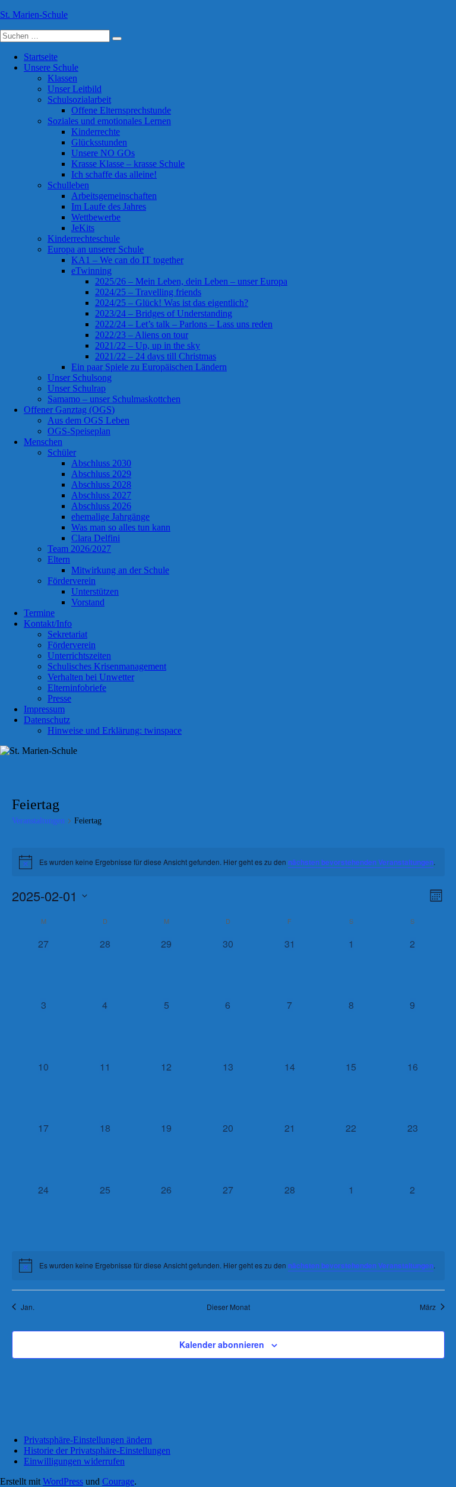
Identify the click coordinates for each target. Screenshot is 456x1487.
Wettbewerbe (96, 217)
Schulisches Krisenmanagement (107, 666)
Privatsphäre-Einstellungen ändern (88, 1440)
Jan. (27, 1307)
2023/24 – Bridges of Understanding (163, 313)
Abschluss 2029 (101, 474)
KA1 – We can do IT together (127, 260)
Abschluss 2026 (101, 506)
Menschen (43, 442)
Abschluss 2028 (101, 484)
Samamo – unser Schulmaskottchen (114, 399)
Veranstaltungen (38, 820)
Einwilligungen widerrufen (74, 1461)
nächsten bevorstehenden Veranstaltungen (360, 862)
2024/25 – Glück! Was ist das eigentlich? (171, 303)
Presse (59, 698)
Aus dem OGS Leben (88, 420)
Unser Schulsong (80, 377)
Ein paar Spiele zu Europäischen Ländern (149, 367)
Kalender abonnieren (221, 1344)
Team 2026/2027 (79, 549)
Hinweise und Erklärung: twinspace (115, 730)
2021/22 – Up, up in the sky (147, 345)
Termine (39, 613)
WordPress (63, 1481)
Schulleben (68, 185)
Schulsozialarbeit (79, 99)
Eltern (59, 559)
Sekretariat (67, 634)
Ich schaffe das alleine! (114, 174)
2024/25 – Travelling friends (148, 292)
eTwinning (91, 271)
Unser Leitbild (75, 89)
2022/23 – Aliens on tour (141, 335)
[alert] (228, 862)
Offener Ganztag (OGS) (69, 410)
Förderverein (72, 581)
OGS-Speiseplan (79, 431)
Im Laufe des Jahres (108, 206)
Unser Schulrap (77, 388)
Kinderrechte (95, 132)
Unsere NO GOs (103, 153)
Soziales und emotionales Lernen (109, 121)
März (428, 1307)
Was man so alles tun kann (120, 527)
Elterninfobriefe (77, 688)
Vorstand (87, 602)
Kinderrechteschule (84, 238)
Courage (118, 1481)
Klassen (62, 78)
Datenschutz (47, 720)
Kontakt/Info (48, 623)
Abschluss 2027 (101, 495)
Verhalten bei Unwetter (91, 677)
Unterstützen (95, 591)
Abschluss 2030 (101, 463)
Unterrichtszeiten (79, 656)
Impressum (44, 709)
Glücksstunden (99, 142)
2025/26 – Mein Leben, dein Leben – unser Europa (191, 281)
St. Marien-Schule (34, 15)
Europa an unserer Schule (96, 249)
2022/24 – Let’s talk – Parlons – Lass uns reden (184, 324)
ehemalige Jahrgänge (110, 517)
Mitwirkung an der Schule (120, 570)
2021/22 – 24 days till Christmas (155, 356)
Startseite (41, 57)
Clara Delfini (95, 538)
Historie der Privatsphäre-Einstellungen (97, 1450)
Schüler (62, 452)
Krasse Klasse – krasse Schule (128, 164)
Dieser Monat (228, 1307)
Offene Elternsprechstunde (121, 110)
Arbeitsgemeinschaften (114, 196)
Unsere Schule (51, 67)
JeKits (82, 228)
